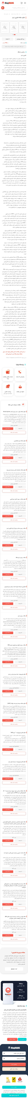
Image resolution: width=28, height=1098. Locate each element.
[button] (14, 34)
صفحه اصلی (24, 14)
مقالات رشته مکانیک (15, 14)
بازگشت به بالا (14, 1087)
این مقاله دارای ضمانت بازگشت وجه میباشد (14, 46)
